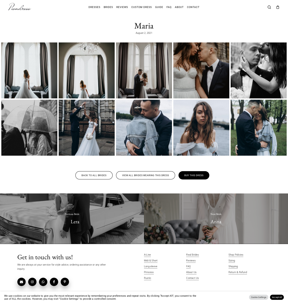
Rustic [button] (147, 278)
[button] (93, 175)
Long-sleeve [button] (150, 266)
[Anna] (216, 218)
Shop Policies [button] (236, 254)
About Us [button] (191, 272)
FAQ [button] (188, 266)
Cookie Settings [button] (258, 297)
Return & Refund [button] (237, 272)
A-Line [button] (147, 254)
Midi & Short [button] (151, 260)
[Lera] (72, 218)
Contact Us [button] (192, 278)
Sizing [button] (231, 260)
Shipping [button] (233, 266)
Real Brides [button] (192, 254)
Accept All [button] (277, 297)
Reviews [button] (191, 260)
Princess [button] (149, 272)
